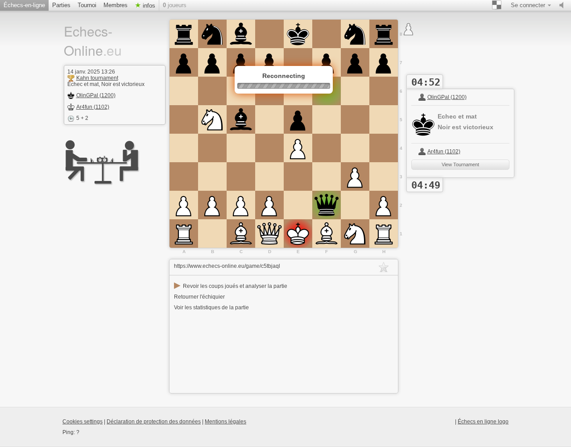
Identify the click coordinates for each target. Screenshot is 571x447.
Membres (115, 5)
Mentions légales (225, 421)
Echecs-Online (93, 40)
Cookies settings (82, 421)
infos (148, 5)
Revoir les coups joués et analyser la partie (230, 286)
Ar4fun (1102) (92, 107)
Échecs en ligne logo (483, 421)
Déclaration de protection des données (154, 421)
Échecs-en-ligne (24, 5)
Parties (61, 5)
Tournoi (87, 5)
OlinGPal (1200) (96, 95)
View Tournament (460, 164)
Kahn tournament (97, 78)
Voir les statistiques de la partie (211, 307)
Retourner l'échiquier (199, 297)
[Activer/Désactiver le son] (563, 5)
